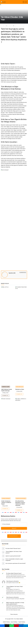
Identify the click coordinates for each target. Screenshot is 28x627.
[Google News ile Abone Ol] (19, 26)
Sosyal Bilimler (6, 498)
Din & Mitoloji (19, 386)
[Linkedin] (10, 275)
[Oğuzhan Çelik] (5, 274)
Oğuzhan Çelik (12, 273)
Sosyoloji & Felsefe (21, 498)
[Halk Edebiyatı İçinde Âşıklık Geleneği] (7, 335)
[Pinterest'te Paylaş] (16, 625)
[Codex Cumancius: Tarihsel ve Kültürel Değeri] (7, 447)
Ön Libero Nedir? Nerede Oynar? (13, 548)
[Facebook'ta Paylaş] (2, 625)
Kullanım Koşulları (8, 624)
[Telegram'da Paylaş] (25, 625)
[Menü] (26, 2)
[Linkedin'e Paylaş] (21, 625)
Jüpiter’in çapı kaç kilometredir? (13, 555)
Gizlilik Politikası (6, 621)
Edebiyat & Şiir (5, 386)
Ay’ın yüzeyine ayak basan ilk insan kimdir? (16, 563)
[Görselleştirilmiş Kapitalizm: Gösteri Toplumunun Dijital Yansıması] (21, 447)
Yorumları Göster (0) (13, 535)
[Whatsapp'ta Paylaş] (11, 625)
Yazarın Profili (22, 272)
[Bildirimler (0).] (24, 2)
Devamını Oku (5, 395)
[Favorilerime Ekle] (2, 26)
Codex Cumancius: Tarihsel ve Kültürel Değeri (6, 502)
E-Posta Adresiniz (6, 524)
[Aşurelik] (3, 1)
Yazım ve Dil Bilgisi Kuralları (18, 624)
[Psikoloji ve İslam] (21, 335)
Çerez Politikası (14, 621)
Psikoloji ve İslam (19, 389)
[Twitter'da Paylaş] (7, 625)
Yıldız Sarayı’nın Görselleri (12, 581)
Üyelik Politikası (21, 621)
